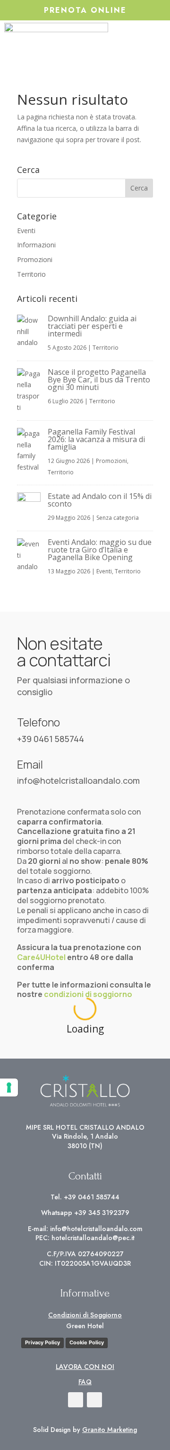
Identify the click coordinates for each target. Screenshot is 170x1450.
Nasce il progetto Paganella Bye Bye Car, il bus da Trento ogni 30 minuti (99, 379)
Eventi (26, 230)
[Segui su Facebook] (75, 1399)
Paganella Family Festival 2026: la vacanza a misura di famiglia (96, 439)
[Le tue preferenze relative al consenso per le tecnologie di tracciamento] (9, 1087)
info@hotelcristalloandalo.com (78, 780)
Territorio (31, 274)
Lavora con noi (85, 1366)
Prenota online (85, 10)
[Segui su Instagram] (94, 1399)
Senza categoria (117, 518)
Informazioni (36, 244)
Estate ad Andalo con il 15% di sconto (100, 500)
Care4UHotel (41, 957)
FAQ (85, 1382)
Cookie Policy (86, 1342)
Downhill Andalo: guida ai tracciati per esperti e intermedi (92, 326)
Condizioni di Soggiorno (85, 1315)
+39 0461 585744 (50, 738)
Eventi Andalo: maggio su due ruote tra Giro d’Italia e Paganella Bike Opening (100, 549)
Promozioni (34, 259)
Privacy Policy (42, 1342)
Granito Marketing (109, 1429)
